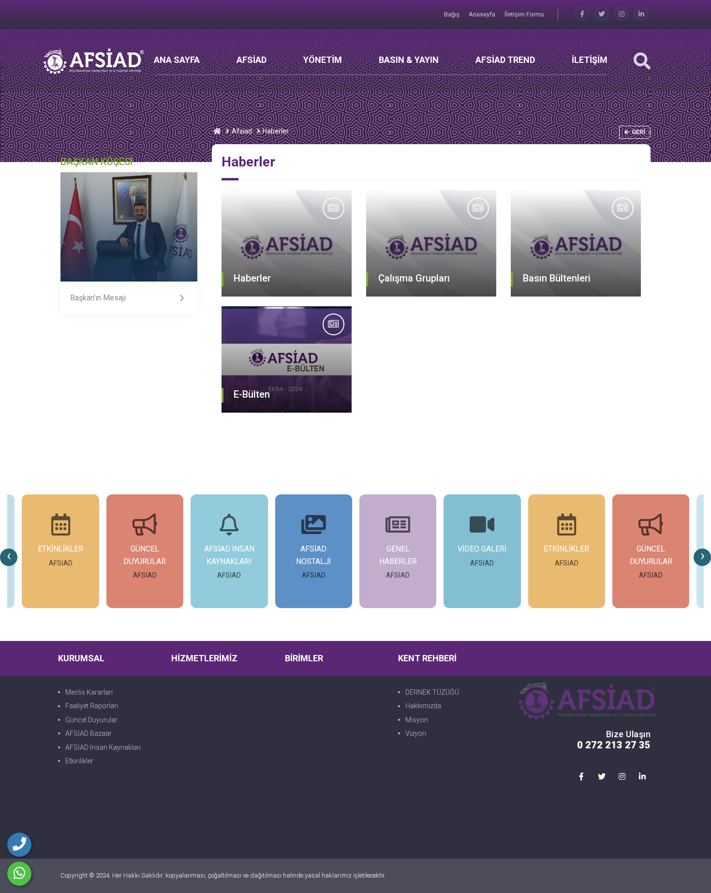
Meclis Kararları (89, 692)
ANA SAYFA (177, 60)
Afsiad (242, 131)
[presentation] (8, 557)
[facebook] (582, 14)
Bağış (452, 14)
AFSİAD (252, 60)
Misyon (416, 720)
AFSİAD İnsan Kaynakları (103, 747)
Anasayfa (483, 14)
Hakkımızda (423, 706)
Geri (638, 131)
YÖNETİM (322, 60)
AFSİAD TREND (505, 60)
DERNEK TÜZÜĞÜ (432, 692)
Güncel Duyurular (91, 720)
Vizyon (415, 733)
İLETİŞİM (589, 60)
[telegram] (601, 14)
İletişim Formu (524, 14)
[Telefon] (19, 845)
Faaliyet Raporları (91, 706)
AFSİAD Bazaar (88, 733)
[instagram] (621, 14)
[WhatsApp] (19, 874)
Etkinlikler (79, 761)
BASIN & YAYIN (409, 60)
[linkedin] (641, 14)
